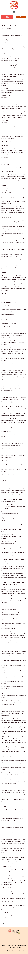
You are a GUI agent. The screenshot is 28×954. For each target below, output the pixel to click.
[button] (14, 12)
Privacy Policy (6, 921)
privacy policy (13, 855)
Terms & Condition (8, 950)
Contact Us (17, 940)
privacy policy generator (16, 859)
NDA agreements (9, 284)
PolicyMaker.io (4, 857)
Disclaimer (21, 950)
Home (9, 940)
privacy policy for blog (14, 861)
